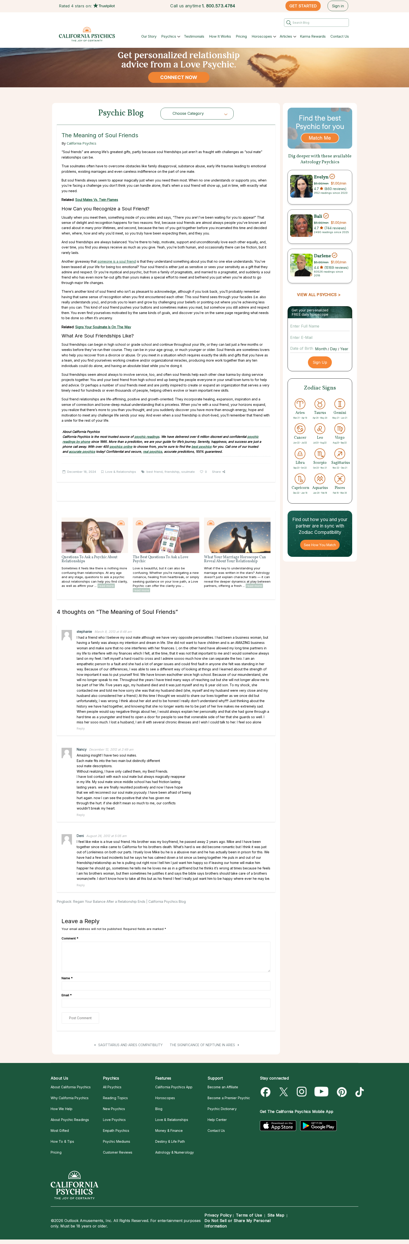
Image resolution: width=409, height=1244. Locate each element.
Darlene (322, 255)
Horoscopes (262, 36)
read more (106, 586)
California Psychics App (173, 1087)
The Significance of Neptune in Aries (203, 1045)
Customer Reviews (117, 1152)
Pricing (241, 36)
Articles (286, 36)
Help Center (217, 1120)
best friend (155, 472)
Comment (70, 938)
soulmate (188, 472)
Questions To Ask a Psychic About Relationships (89, 559)
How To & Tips (62, 1141)
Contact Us (339, 36)
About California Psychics (71, 1087)
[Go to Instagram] (301, 1091)
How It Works (220, 36)
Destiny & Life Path (170, 1141)
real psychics (152, 451)
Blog (158, 1109)
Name (67, 978)
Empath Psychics (116, 1131)
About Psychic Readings (70, 1120)
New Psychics (114, 1109)
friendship (171, 472)
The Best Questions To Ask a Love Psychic (160, 559)
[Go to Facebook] (266, 1091)
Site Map (275, 1215)
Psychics (168, 36)
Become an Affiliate (223, 1087)
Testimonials (194, 36)
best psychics (201, 446)
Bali (318, 216)
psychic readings (146, 436)
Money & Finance (169, 1131)
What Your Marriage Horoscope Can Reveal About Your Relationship (235, 559)
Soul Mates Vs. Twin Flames (96, 200)
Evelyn (321, 177)
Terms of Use (249, 1215)
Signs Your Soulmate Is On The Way (103, 327)
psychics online (121, 446)
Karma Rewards (313, 36)
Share (216, 472)
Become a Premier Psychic (229, 1098)
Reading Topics (115, 1098)
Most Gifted (60, 1131)
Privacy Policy (218, 1215)
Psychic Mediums (116, 1141)
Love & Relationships (120, 472)
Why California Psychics (70, 1098)
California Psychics (81, 143)
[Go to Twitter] (284, 1091)
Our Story (148, 36)
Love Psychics (114, 1120)
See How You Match (320, 545)
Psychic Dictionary (222, 1109)
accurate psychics (82, 451)
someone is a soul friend (117, 261)
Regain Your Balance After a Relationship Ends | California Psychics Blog (129, 901)
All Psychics (112, 1087)
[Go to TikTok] (358, 1091)
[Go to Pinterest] (340, 1091)
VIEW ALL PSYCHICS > (318, 294)
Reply (81, 728)
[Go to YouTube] (321, 1091)
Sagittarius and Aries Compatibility (130, 1045)
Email (67, 995)
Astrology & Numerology (174, 1152)
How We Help (61, 1109)
